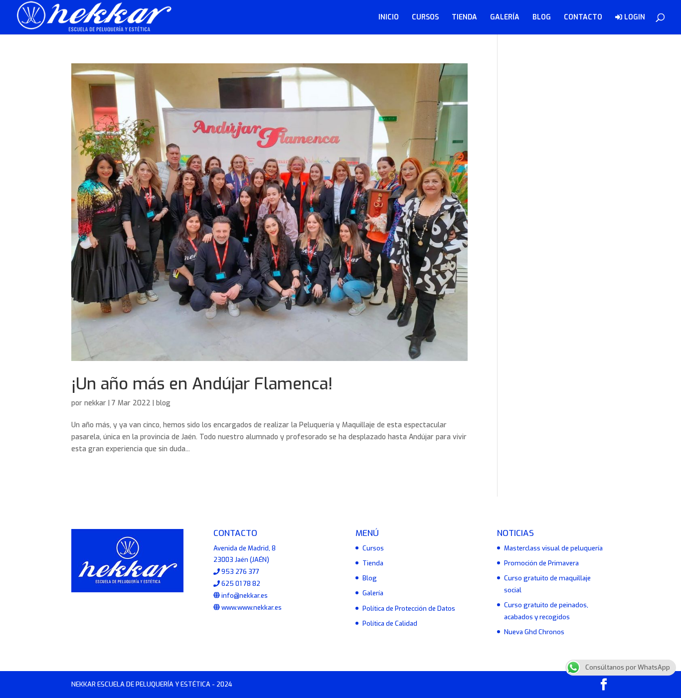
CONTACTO (583, 18)
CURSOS (425, 18)
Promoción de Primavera (541, 563)
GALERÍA (504, 18)
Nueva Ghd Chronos (534, 632)
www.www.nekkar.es (251, 607)
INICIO (388, 18)
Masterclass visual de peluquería (553, 548)
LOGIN (633, 17)
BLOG (541, 18)
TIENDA (464, 18)
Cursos (373, 548)
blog (163, 403)
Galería (372, 593)
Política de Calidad (389, 623)
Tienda (372, 563)
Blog (369, 578)
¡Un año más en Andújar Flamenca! (202, 384)
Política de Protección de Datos (408, 608)
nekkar (95, 403)
